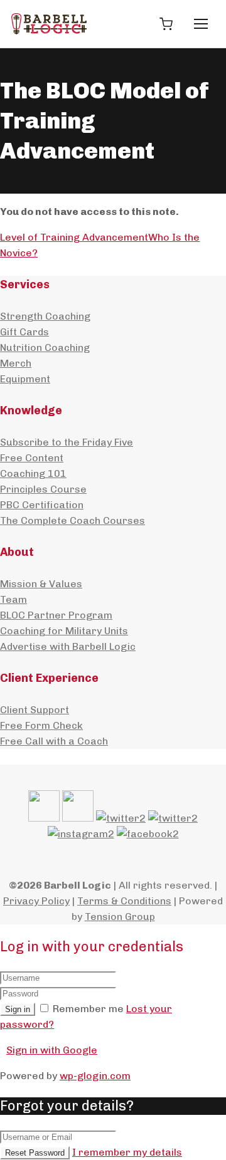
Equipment (25, 379)
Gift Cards (24, 332)
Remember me (88, 1009)
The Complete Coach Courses (72, 520)
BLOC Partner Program (56, 615)
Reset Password (35, 1152)
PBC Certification (41, 505)
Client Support (34, 710)
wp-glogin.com (95, 1076)
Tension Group (120, 916)
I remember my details (127, 1152)
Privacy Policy (36, 901)
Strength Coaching (45, 316)
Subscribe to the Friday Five (66, 442)
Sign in (17, 1009)
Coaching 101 (33, 473)
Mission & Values (41, 584)
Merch (15, 363)
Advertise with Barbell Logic (68, 646)
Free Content (31, 458)
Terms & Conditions (124, 901)
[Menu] (201, 24)
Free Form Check (41, 725)
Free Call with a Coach (54, 741)
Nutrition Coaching (45, 347)
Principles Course (43, 489)
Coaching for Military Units (64, 631)
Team (13, 599)
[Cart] (165, 23)
